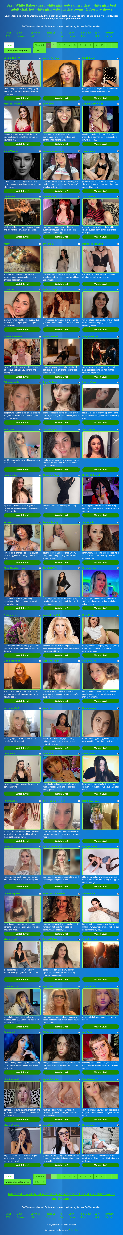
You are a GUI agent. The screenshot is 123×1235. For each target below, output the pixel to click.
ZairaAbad (9, 1032)
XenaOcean (88, 986)
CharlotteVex (50, 568)
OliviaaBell (10, 196)
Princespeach (11, 382)
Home (9, 45)
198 (37, 50)
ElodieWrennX (90, 1079)
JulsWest (48, 1125)
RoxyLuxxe (88, 1125)
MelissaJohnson (13, 103)
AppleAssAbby (51, 660)
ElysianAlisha (11, 1125)
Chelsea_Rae (89, 568)
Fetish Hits (73, 1230)
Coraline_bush (90, 939)
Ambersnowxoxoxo (53, 151)
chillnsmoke (89, 753)
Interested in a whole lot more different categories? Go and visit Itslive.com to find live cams (61, 1196)
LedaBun (48, 753)
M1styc (8, 243)
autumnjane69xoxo (92, 103)
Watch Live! (22, 98)
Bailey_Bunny (50, 522)
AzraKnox (48, 708)
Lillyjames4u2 (11, 708)
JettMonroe (88, 196)
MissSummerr (50, 336)
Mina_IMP (9, 429)
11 (108, 45)
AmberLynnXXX (51, 615)
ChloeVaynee (11, 151)
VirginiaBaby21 (12, 58)
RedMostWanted (13, 336)
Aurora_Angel (50, 289)
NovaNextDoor (51, 475)
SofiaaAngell (50, 429)
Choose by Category (16, 50)
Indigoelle (9, 753)
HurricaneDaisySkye (54, 893)
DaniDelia (48, 243)
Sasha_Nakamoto (91, 475)
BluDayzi (48, 986)
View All (39, 45)
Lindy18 (8, 846)
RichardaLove (11, 615)
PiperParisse (50, 382)
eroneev (8, 522)
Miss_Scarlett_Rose (14, 568)
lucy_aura (48, 103)
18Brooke (48, 1032)
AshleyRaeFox (51, 58)
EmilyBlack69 (89, 846)
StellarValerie (89, 660)
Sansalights (88, 429)
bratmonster (10, 475)
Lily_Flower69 (11, 1079)
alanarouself (10, 939)
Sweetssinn (88, 893)
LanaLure (9, 289)
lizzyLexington (90, 336)
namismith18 (11, 986)
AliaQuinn (87, 1032)
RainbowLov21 (90, 801)
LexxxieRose (89, 382)
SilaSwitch (88, 522)
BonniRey (87, 615)
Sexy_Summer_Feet (54, 801)
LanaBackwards (52, 846)
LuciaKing (88, 289)
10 (102, 45)
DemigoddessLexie (92, 243)
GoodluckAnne (12, 660)
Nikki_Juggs (89, 708)
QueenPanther (51, 1079)
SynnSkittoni (50, 196)
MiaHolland (88, 58)
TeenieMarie (88, 151)
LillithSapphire (12, 893)
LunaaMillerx (50, 939)
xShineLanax (11, 801)
